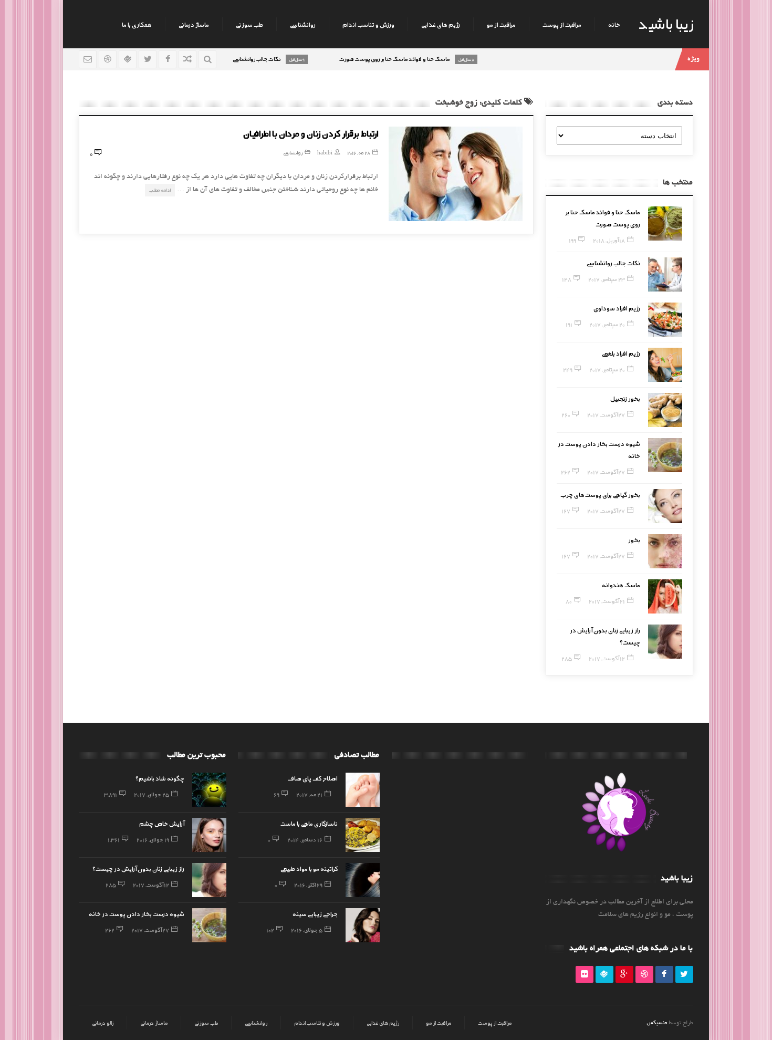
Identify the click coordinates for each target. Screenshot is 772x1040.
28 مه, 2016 (358, 152)
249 (567, 369)
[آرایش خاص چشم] (209, 835)
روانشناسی (303, 24)
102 (270, 929)
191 (569, 324)
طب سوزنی (249, 24)
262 (565, 471)
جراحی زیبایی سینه (315, 913)
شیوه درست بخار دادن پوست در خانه (136, 913)
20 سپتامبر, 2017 (607, 324)
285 (566, 658)
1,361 (114, 839)
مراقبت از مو (501, 24)
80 (569, 601)
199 (572, 240)
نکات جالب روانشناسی (613, 262)
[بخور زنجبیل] (665, 410)
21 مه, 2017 (309, 794)
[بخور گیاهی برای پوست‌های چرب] (665, 506)
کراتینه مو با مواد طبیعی (309, 868)
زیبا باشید (666, 23)
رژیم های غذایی (440, 24)
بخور (634, 539)
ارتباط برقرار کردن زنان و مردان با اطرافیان (310, 133)
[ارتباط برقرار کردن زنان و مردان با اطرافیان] (456, 174)
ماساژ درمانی (194, 24)
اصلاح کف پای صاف (313, 778)
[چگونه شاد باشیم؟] (209, 790)
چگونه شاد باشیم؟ (159, 778)
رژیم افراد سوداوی (616, 308)
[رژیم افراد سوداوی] (665, 320)
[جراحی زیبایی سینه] (363, 925)
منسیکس (656, 1022)
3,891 (110, 794)
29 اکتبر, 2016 (308, 884)
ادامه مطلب (160, 189)
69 (276, 794)
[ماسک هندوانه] (665, 596)
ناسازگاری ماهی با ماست (309, 823)
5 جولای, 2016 (306, 929)
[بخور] (665, 551)
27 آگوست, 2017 (606, 414)
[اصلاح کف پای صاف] (363, 790)
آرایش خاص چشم (161, 823)
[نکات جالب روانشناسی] (665, 274)
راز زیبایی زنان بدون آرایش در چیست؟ (138, 868)
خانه (614, 24)
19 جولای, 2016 (153, 839)
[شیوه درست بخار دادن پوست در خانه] (665, 455)
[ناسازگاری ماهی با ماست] (363, 835)
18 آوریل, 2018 (609, 240)
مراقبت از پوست (562, 24)
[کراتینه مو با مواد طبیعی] (363, 880)
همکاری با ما (137, 24)
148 (566, 279)
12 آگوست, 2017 (607, 658)
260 (565, 414)
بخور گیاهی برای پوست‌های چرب (600, 494)
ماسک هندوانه (621, 584)
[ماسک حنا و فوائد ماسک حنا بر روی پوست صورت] (665, 223)
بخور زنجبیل (625, 398)
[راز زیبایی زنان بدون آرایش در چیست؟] (665, 642)
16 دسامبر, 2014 (304, 839)
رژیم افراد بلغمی (621, 353)
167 (565, 510)
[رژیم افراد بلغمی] (665, 365)
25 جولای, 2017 (151, 794)
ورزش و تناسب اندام (368, 24)
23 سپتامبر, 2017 (606, 279)
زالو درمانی (102, 1022)
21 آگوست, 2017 (607, 601)
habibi (324, 152)
